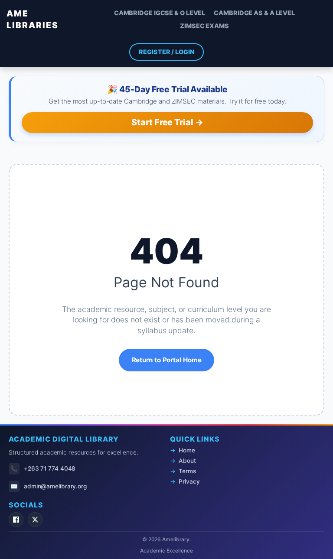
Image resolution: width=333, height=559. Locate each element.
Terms (187, 471)
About (187, 460)
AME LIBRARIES (33, 19)
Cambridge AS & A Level (254, 12)
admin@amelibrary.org (55, 486)
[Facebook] (16, 519)
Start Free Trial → (167, 122)
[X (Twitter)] (35, 519)
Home (187, 450)
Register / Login (166, 51)
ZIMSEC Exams (204, 25)
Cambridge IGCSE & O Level (160, 12)
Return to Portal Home (167, 360)
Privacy (189, 481)
